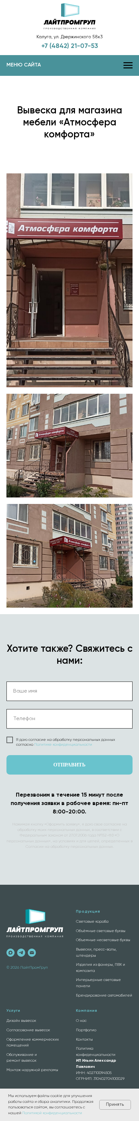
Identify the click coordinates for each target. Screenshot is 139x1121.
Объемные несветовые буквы (103, 940)
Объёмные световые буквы (100, 931)
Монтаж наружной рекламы (32, 1070)
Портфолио (86, 1030)
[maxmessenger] (10, 953)
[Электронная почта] (32, 953)
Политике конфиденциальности (63, 745)
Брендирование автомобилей (104, 996)
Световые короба (92, 922)
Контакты (84, 1040)
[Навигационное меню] (128, 65)
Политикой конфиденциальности (52, 1113)
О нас (81, 1021)
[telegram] (21, 953)
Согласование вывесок (28, 1030)
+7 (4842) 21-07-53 (69, 46)
